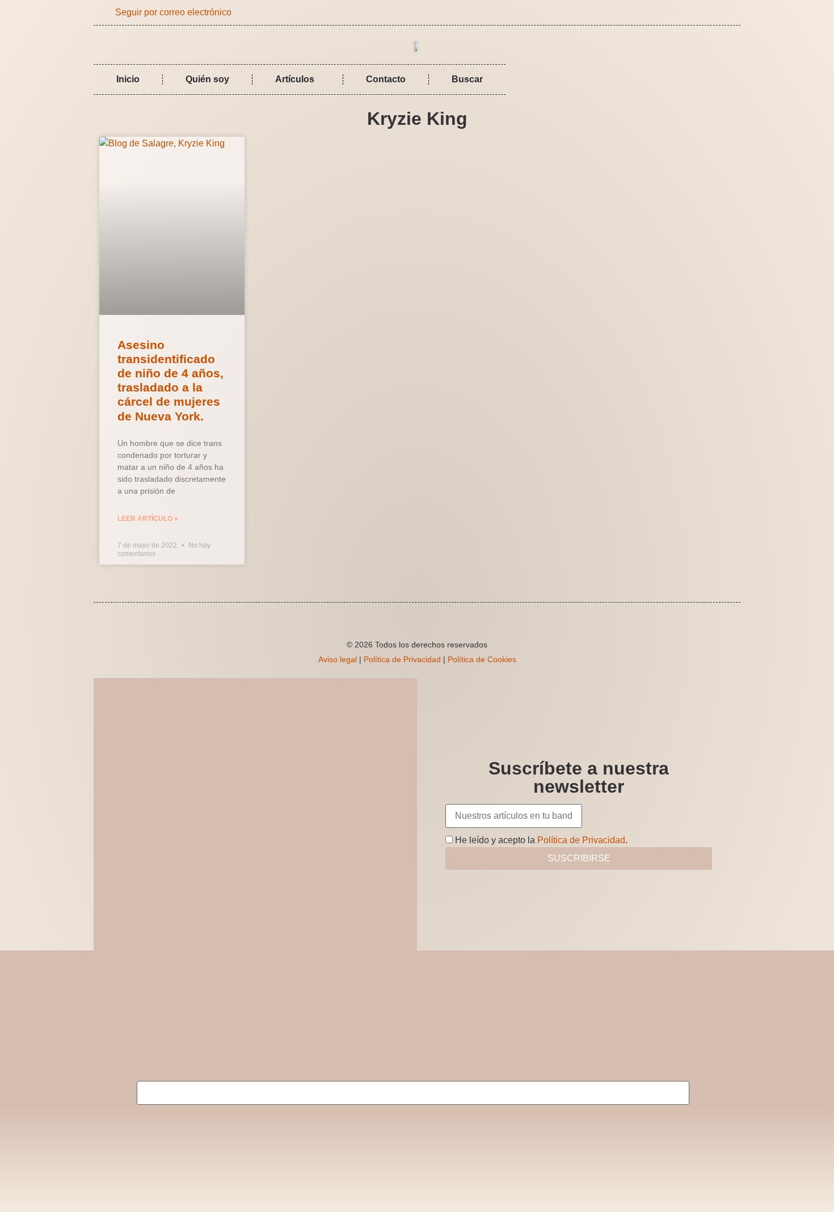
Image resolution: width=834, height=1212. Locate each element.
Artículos (294, 79)
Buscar (467, 79)
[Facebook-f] (711, 12)
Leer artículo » (147, 519)
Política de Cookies (482, 659)
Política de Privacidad (402, 659)
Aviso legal (337, 659)
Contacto (386, 79)
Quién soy (207, 79)
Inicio (128, 79)
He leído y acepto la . (540, 840)
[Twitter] (728, 12)
